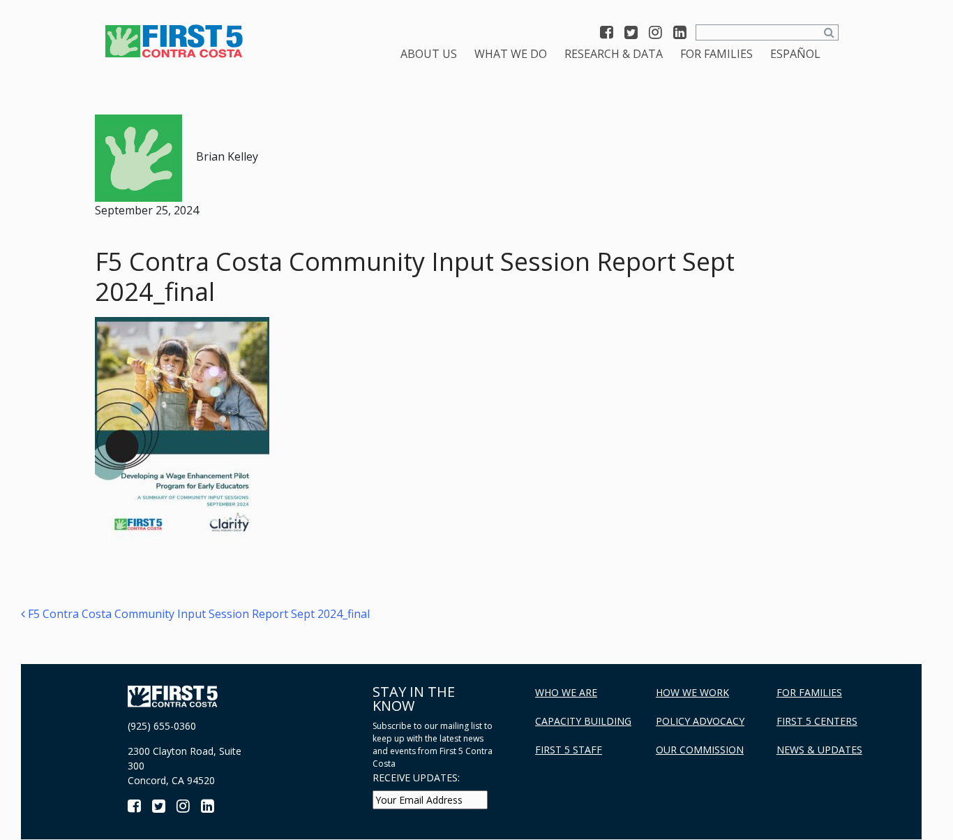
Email (224, 569)
